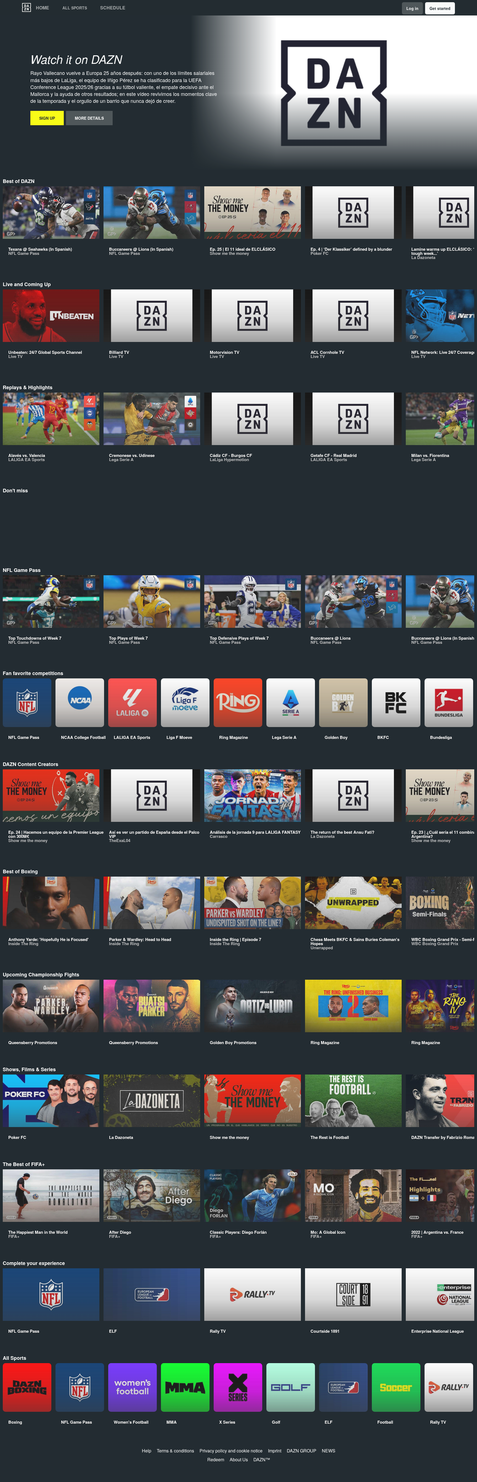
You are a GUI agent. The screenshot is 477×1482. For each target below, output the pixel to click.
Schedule (112, 8)
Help (146, 1450)
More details (89, 118)
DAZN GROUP (301, 1450)
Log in (412, 8)
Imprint (274, 1450)
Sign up (47, 118)
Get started (440, 8)
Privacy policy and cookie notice (231, 1450)
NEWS (328, 1450)
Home (42, 8)
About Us (239, 1459)
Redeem (215, 1459)
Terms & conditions (175, 1450)
